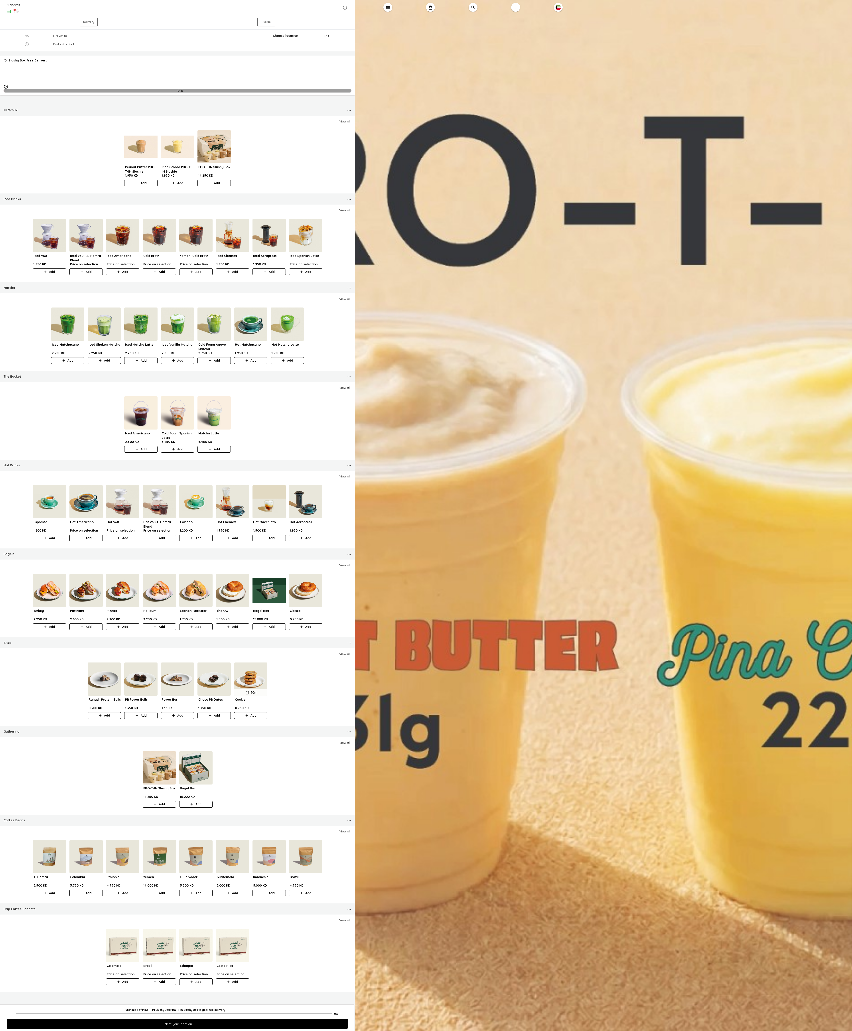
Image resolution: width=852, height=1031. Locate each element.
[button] (177, 8)
